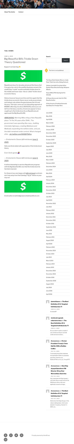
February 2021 (50, 237)
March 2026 (49, 123)
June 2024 (49, 170)
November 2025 (51, 136)
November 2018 (51, 274)
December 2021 (51, 217)
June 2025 (49, 153)
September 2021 (51, 227)
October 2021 (50, 223)
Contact (20, 12)
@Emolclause (30, 173)
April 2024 (49, 176)
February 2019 (50, 264)
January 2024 (50, 183)
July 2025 (49, 149)
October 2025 (50, 139)
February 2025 (50, 163)
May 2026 (49, 116)
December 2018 (51, 270)
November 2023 (51, 190)
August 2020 (50, 240)
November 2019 (51, 250)
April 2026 (49, 119)
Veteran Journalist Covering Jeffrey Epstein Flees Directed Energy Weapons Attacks (57, 87)
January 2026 (50, 129)
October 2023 (50, 193)
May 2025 (49, 156)
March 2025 (49, 160)
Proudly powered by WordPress (41, 435)
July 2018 (49, 287)
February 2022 (50, 210)
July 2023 (49, 196)
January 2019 (50, 267)
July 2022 (49, 206)
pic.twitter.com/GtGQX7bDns (21, 134)
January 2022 (50, 213)
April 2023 (49, 200)
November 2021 (51, 220)
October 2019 (50, 254)
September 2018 (51, 280)
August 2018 (50, 284)
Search (48, 56)
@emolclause (55, 301)
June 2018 (49, 290)
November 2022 (51, 203)
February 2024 (50, 180)
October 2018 (50, 277)
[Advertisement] (37, 28)
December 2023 (51, 186)
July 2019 (49, 257)
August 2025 (50, 146)
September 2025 (51, 143)
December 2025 (51, 133)
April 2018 (49, 294)
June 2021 (49, 230)
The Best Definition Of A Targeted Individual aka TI (59, 304)
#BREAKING (9, 118)
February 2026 (50, 126)
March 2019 (49, 260)
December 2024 (51, 166)
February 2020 (50, 247)
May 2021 (49, 233)
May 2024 (49, 173)
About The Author (9, 12)
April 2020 (49, 244)
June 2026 (49, 113)
